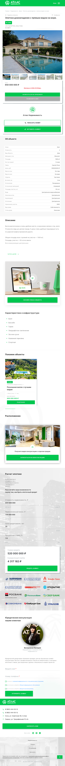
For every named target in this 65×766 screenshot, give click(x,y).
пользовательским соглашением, (11, 757)
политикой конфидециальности (20, 681)
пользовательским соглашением (35, 681)
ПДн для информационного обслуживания (30, 685)
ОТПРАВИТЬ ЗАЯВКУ (19, 693)
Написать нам (32, 726)
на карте (8, 27)
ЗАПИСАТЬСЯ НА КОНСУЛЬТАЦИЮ (32, 457)
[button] (59, 52)
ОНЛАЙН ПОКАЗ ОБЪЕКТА (32, 300)
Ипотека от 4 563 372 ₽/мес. (32, 88)
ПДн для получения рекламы (26, 688)
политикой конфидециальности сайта (38, 756)
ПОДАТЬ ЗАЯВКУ (32, 568)
